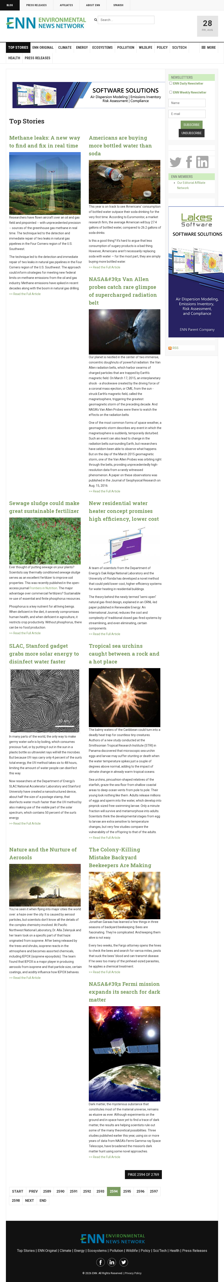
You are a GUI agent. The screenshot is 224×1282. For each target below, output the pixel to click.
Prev (33, 1191)
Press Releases (36, 5)
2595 (127, 1191)
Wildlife (145, 47)
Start (17, 1191)
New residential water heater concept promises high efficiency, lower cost (124, 511)
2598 (16, 1201)
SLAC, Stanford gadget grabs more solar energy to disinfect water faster (44, 653)
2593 (100, 1191)
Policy (162, 47)
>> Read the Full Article (25, 294)
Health (14, 58)
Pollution (125, 47)
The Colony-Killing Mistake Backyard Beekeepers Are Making (120, 857)
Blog (10, 5)
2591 (74, 1191)
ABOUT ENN (93, 5)
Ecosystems (102, 47)
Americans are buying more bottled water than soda (120, 145)
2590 (60, 1191)
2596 (140, 1191)
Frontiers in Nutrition (43, 588)
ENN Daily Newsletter (188, 83)
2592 (87, 1191)
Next (29, 1201)
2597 (154, 1191)
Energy (82, 47)
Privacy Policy (133, 1273)
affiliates (66, 5)
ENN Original (43, 47)
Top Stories (18, 47)
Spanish (118, 5)
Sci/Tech (179, 47)
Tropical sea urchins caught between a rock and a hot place (124, 653)
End (43, 1201)
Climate (65, 47)
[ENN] (47, 23)
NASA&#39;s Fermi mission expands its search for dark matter (124, 991)
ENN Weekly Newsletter (189, 92)
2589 (47, 1191)
